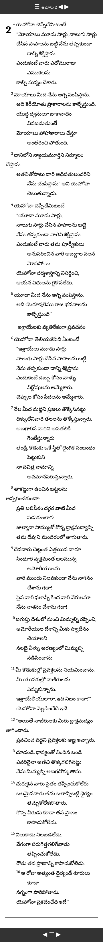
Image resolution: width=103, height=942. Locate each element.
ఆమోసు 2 (49, 7)
